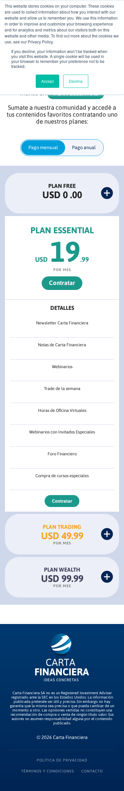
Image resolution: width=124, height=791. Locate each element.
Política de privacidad (62, 760)
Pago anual (84, 147)
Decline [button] (76, 81)
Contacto (92, 771)
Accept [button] (47, 81)
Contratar (62, 282)
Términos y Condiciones (47, 771)
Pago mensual (43, 147)
